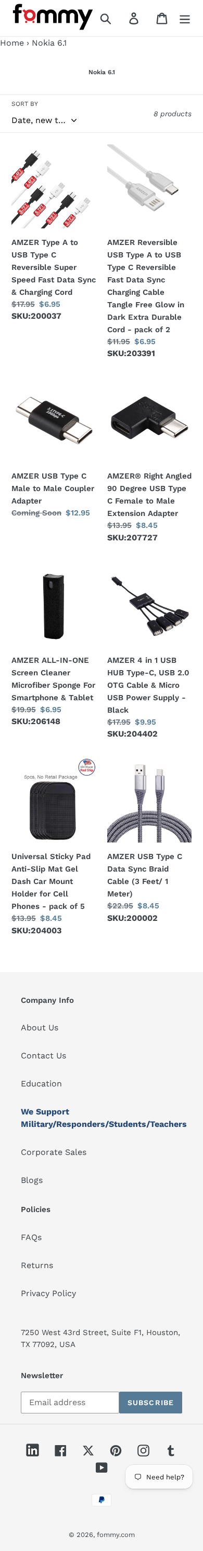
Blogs (32, 1180)
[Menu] (184, 18)
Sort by (24, 103)
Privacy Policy (48, 1293)
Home (12, 43)
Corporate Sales (53, 1152)
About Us (39, 1027)
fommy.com (116, 1535)
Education (41, 1084)
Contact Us (43, 1055)
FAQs (31, 1237)
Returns (37, 1265)
